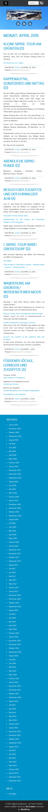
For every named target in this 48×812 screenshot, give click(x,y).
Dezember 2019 (15, 470)
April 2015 (12, 671)
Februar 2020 (14, 463)
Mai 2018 (12, 531)
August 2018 (13, 519)
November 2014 (15, 690)
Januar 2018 (13, 546)
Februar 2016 (14, 633)
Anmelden (12, 794)
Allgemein (15, 235)
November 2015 (15, 644)
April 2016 (12, 625)
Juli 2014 (12, 705)
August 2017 (13, 565)
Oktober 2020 (14, 432)
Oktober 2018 (14, 512)
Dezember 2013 (15, 731)
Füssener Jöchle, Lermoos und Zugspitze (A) (18, 365)
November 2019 (15, 474)
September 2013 (15, 743)
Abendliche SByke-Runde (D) (19, 163)
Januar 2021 (13, 425)
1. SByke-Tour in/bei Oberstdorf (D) (20, 247)
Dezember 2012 (15, 777)
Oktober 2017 (14, 557)
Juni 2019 (12, 485)
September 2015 (15, 652)
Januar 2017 (13, 591)
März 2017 (13, 584)
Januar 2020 (13, 466)
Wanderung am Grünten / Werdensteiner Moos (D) (22, 290)
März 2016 (13, 629)
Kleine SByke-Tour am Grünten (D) (22, 46)
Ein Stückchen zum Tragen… (14, 63)
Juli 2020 (12, 444)
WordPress (25, 809)
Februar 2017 (14, 588)
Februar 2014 (14, 724)
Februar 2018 (14, 542)
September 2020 (15, 436)
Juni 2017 (12, 572)
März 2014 (13, 720)
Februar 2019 (14, 497)
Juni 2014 (12, 709)
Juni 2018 (12, 527)
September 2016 (15, 606)
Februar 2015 (14, 678)
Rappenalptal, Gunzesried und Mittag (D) (23, 83)
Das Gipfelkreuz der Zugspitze (14, 394)
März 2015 (13, 675)
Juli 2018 (12, 523)
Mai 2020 (12, 451)
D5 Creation (30, 807)
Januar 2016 (13, 637)
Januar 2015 (13, 682)
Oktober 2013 (14, 739)
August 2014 (13, 701)
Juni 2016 (12, 618)
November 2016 (15, 599)
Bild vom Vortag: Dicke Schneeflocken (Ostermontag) (23, 314)
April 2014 (12, 716)
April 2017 (12, 580)
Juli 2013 (12, 750)
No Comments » (24, 70)
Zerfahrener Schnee (10, 384)
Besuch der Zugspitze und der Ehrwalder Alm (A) (22, 194)
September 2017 (15, 561)
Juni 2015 (12, 663)
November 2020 (15, 429)
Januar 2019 (13, 500)
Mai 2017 (12, 576)
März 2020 (13, 459)
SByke (14, 70)
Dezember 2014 (15, 686)
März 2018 (13, 538)
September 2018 (15, 516)
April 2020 (12, 455)
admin (17, 67)
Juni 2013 (12, 754)
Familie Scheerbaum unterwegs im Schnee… (20, 323)
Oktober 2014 (14, 694)
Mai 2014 (12, 712)
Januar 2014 (13, 728)
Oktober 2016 (14, 603)
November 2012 (15, 781)
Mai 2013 (12, 758)
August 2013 (13, 747)
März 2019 (13, 493)
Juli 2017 (12, 569)
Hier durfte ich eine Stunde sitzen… (16, 216)
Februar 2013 (14, 769)
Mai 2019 (12, 489)
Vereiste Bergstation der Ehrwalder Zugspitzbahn (21, 390)
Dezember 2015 (15, 641)
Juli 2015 (12, 660)
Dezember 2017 (15, 550)
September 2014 (15, 697)
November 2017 (15, 554)
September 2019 (15, 478)
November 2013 (15, 735)
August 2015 (13, 656)
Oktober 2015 (14, 648)
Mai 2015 (12, 667)
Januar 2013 (13, 773)
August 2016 (13, 610)
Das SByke (7, 261)
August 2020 (13, 440)
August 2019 (13, 482)
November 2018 (15, 508)
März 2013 (13, 765)
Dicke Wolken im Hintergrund (14, 378)
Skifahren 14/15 (18, 401)
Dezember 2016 (15, 595)
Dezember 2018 (15, 504)
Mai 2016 (12, 622)
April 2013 (12, 762)
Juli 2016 (12, 614)
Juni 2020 (12, 447)
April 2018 (12, 535)
